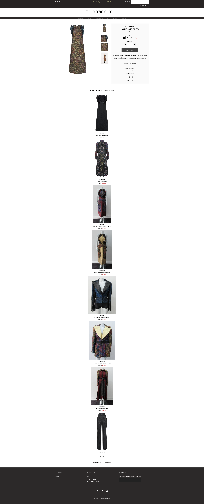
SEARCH (57, 476)
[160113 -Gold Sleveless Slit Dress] (102, 268)
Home (93, 21)
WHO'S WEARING (99, 18)
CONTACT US (130, 80)
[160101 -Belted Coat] (102, 177)
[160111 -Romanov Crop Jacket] (102, 313)
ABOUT (88, 476)
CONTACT (124, 18)
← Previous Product (96, 462)
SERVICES (115, 18)
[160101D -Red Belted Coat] (102, 404)
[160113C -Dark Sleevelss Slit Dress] (102, 222)
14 (135, 37)
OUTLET (89, 18)
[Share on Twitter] (129, 77)
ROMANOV (98, 21)
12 (131, 37)
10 (127, 37)
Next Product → (108, 462)
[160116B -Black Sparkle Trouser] (102, 450)
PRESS (107, 18)
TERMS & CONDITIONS (92, 479)
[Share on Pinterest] (132, 77)
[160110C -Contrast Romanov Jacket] (102, 359)
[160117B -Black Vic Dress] (102, 131)
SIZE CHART (90, 478)
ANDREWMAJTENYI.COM (93, 481)
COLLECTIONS (81, 18)
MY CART (143, 5)
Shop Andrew (107, 498)
